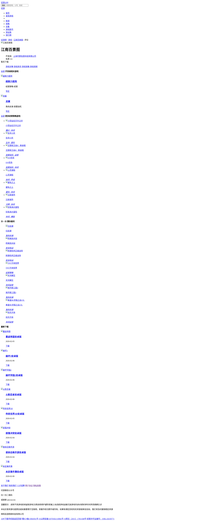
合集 (7, 27)
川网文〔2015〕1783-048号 (75, 519)
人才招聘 (21, 486)
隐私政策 (37, 486)
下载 (7, 346)
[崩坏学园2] (6, 370)
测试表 (8, 32)
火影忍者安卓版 (13, 394)
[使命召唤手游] (7, 447)
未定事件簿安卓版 (15, 471)
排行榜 (8, 35)
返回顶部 (18, 519)
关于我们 (5, 486)
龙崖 (8, 101)
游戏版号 (9, 29)
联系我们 (13, 486)
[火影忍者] (5, 389)
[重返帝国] (5, 331)
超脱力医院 (11, 81)
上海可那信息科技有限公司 (24, 56)
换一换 (4, 221)
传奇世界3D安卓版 (15, 414)
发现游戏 (9, 16)
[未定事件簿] (6, 466)
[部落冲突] (5, 428)
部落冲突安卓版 (13, 433)
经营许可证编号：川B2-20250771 (100, 519)
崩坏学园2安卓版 (14, 375)
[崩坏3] (4, 351)
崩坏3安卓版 (12, 356)
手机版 (11, 519)
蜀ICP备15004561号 (30, 519)
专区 (7, 91)
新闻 (7, 21)
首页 (7, 13)
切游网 (4, 40)
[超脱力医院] (6, 76)
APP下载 (4, 519)
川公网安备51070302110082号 (51, 519)
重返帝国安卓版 (13, 336)
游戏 (10, 40)
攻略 (7, 24)
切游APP (4, 3)
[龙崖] (4, 96)
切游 (3, 8)
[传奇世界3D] (7, 409)
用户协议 (29, 486)
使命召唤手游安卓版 (16, 452)
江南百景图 (18, 40)
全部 (3, 71)
